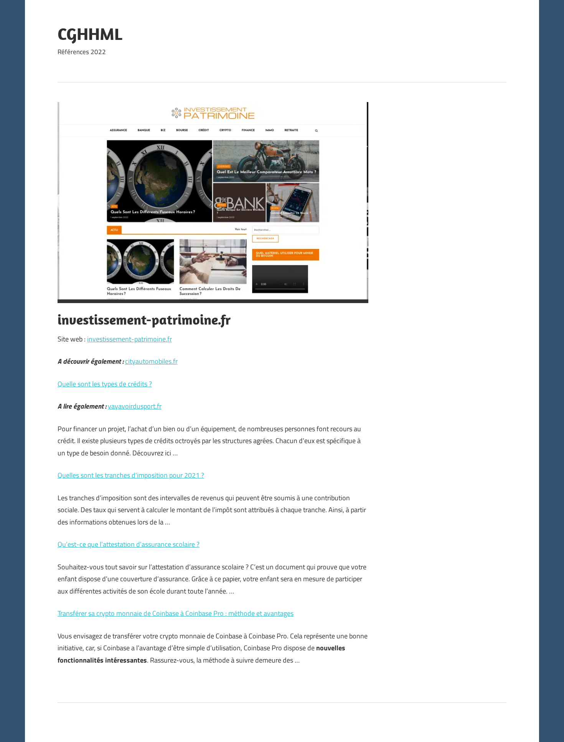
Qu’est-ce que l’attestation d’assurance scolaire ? (129, 544)
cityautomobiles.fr (151, 361)
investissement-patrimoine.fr (129, 339)
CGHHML (90, 33)
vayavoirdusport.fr (135, 406)
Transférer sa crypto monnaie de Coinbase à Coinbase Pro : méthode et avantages (176, 613)
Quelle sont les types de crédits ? (105, 384)
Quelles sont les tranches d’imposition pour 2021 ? (131, 475)
